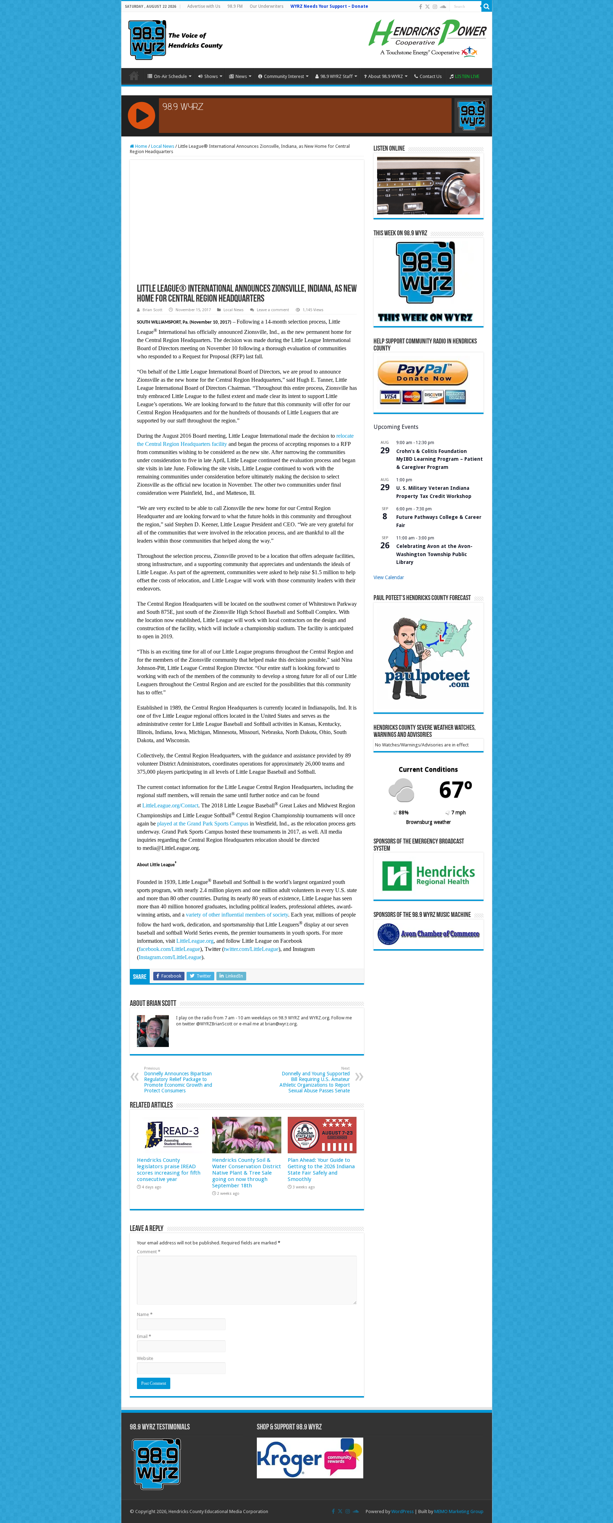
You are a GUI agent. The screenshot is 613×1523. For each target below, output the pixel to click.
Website (145, 1358)
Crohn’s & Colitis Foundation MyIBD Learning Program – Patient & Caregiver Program (439, 459)
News (241, 76)
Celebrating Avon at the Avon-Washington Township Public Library (434, 554)
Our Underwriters (266, 6)
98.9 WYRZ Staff (336, 76)
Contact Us (431, 76)
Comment (148, 1251)
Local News (162, 146)
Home (134, 75)
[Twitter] (427, 6)
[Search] (486, 6)
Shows (211, 76)
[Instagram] (435, 6)
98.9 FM (235, 6)
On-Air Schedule (170, 76)
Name (145, 1314)
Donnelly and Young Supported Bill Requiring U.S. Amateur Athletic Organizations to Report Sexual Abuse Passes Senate (315, 1079)
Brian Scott (152, 310)
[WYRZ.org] (175, 38)
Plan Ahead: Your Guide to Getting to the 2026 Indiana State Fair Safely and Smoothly (321, 1169)
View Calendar (389, 577)
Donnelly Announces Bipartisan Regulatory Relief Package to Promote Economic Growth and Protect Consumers (178, 1079)
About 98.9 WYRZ (385, 76)
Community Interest (284, 76)
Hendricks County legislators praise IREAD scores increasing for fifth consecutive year (168, 1169)
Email (144, 1336)
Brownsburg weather (428, 822)
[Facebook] (420, 6)
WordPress (402, 1511)
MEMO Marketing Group (459, 1511)
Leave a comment (273, 310)
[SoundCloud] (443, 6)
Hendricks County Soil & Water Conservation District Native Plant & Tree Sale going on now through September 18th (246, 1173)
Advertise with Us (203, 6)
